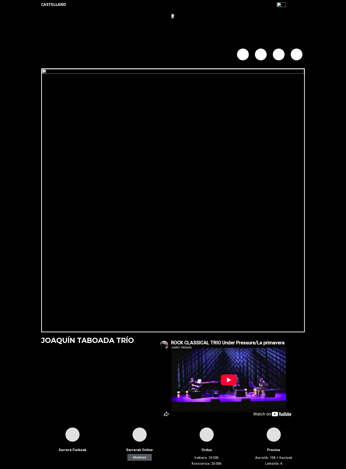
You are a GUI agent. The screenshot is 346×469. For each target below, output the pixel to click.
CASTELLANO (53, 4)
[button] (139, 457)
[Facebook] (243, 54)
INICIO (64, 55)
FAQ (150, 55)
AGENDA (108, 55)
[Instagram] (279, 54)
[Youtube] (296, 54)
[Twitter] (261, 54)
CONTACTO (195, 55)
